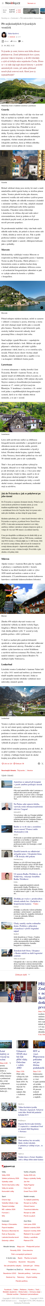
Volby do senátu (8, 1188)
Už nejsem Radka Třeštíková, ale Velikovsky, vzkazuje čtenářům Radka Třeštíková (27, 876)
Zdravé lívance (29, 1206)
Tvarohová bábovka (31, 1209)
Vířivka (36, 1266)
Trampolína (12, 1262)
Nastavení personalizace (29, 1294)
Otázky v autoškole (31, 1237)
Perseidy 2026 (15, 1250)
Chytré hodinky (31, 1277)
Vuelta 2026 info (30, 1175)
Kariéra (31, 1289)
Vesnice (30, 770)
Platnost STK (28, 1240)
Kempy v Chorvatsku (9, 1224)
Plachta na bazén (30, 1258)
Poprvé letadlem (8, 1227)
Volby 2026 (6, 1175)
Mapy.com (21, 1246)
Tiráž (37, 1289)
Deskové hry (10, 1277)
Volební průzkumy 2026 (10, 1178)
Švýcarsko (21, 770)
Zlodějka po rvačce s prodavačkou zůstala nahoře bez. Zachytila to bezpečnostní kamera (28, 901)
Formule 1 (5, 1213)
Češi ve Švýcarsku (8, 1234)
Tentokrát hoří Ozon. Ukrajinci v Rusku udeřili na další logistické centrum (28, 953)
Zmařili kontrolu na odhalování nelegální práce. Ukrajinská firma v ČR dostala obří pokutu (28, 854)
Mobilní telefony (31, 1269)
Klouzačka (31, 1262)
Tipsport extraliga (8, 1206)
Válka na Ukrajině (19, 959)
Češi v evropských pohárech (21, 1254)
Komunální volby (8, 1191)
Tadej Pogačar (29, 1185)
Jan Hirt (26, 1181)
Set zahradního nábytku (12, 1266)
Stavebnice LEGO (9, 1273)
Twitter (15, 1289)
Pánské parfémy (22, 1281)
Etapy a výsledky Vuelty (32, 1178)
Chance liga (6, 1200)
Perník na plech (29, 1216)
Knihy (16, 882)
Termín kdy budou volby (10, 1185)
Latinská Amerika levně (10, 1237)
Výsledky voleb (7, 1181)
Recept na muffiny (30, 1203)
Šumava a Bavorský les (10, 1231)
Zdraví (16, 835)
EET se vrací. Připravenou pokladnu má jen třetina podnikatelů (38, 1059)
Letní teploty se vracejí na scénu (4, 1055)
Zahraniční (17, 787)
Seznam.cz (31, 3)
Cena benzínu (28, 1250)
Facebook (7, 1289)
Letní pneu (36, 1273)
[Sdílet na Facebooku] (39, 763)
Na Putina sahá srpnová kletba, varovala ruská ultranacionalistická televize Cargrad (28, 806)
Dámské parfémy (24, 1273)
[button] (22, 91)
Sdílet (15, 41)
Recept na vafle (29, 1213)
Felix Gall (27, 1188)
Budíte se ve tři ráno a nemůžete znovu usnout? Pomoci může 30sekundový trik (27, 829)
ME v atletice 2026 (8, 1209)
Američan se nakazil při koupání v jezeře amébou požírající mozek (28, 783)
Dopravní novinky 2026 (32, 1231)
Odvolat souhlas (12, 1294)
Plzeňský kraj (18, 859)
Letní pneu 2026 (30, 1224)
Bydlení (16, 934)
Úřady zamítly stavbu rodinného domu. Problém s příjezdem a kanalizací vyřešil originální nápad (27, 927)
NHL (3, 1216)
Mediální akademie (10, 1292)
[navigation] (3, 3)
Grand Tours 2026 (30, 1191)
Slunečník (22, 1262)
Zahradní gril (28, 1266)
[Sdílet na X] (42, 763)
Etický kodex (23, 1292)
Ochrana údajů (35, 1292)
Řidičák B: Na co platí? (32, 1234)
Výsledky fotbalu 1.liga (10, 1203)
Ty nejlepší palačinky (31, 1200)
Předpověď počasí (33, 1246)
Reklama (23, 1289)
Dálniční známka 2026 (32, 1227)
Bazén (20, 1258)
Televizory (20, 1277)
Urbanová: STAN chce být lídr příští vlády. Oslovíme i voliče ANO (22, 1059)
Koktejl (16, 907)
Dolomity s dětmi (8, 1240)
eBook (6, 41)
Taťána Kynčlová (13, 33)
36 (22, 41)
